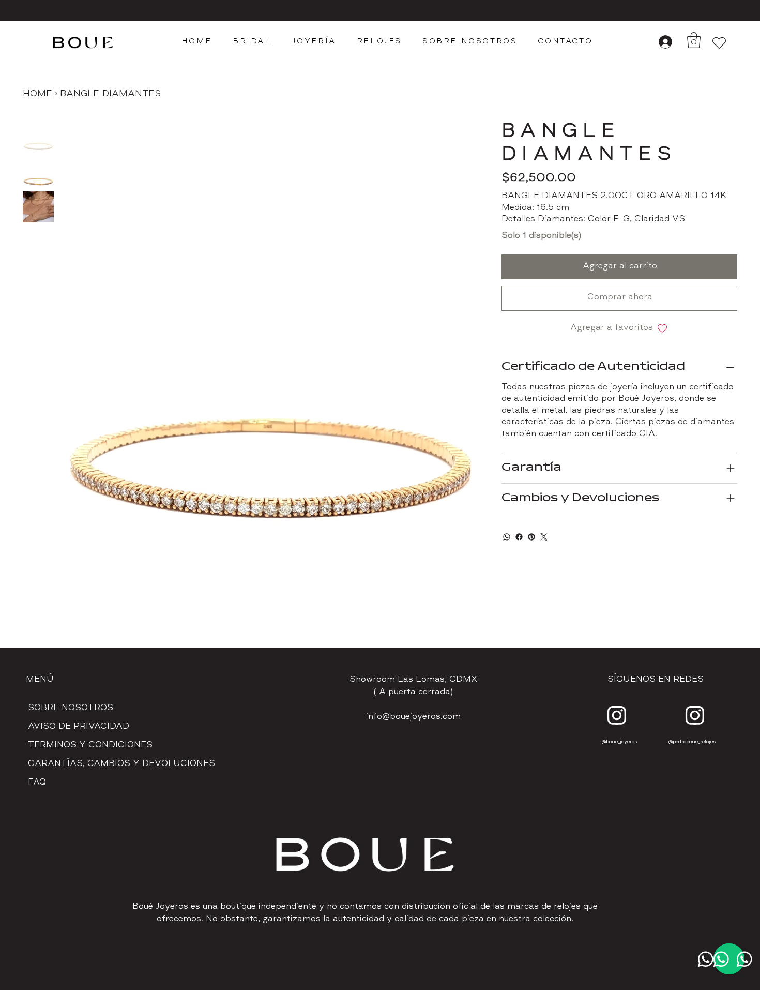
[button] (694, 40)
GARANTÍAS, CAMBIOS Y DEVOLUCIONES (121, 764)
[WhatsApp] (506, 537)
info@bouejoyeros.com (413, 717)
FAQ (37, 783)
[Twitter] (544, 537)
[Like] (617, 715)
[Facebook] (519, 537)
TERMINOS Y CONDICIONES (90, 745)
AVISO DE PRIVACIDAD (78, 727)
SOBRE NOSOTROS (70, 708)
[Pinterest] (531, 537)
